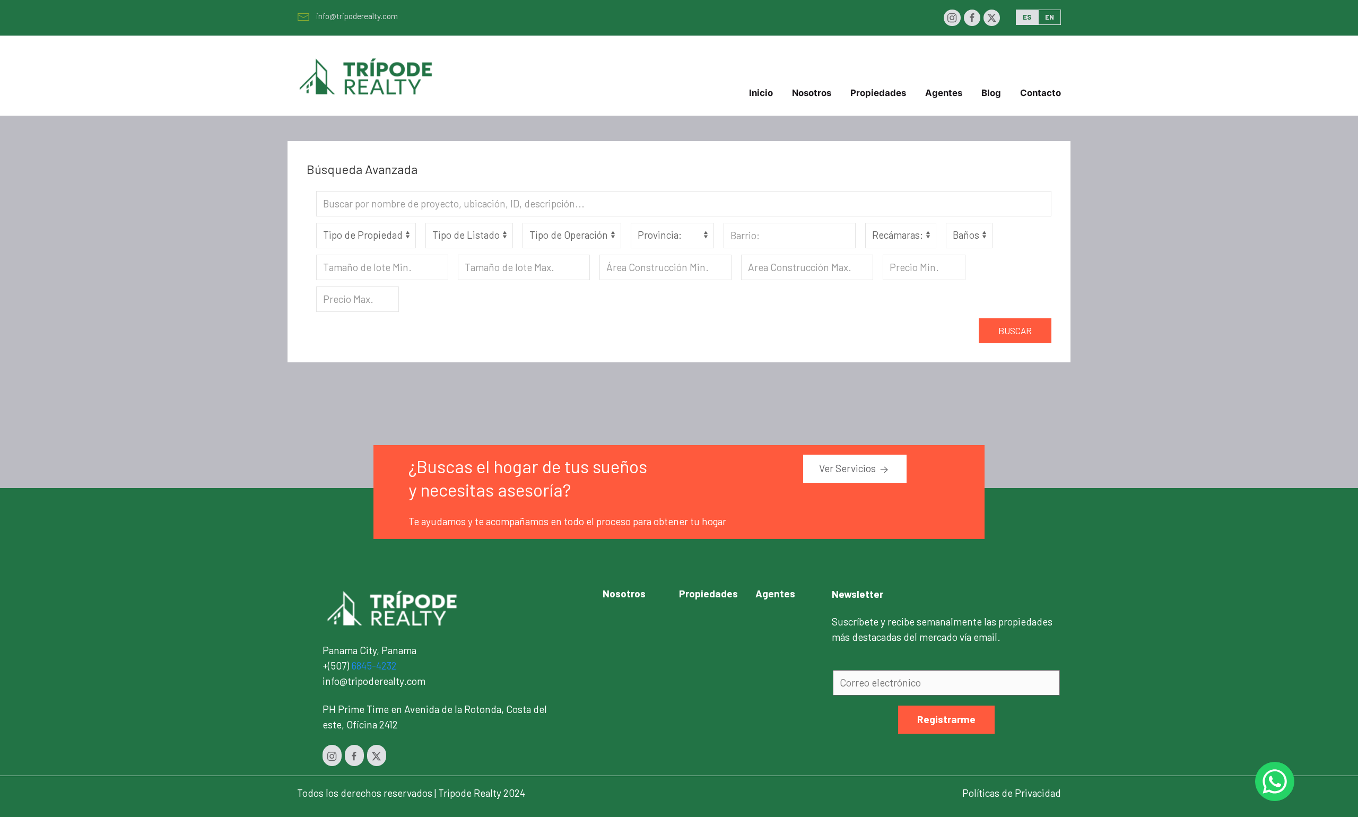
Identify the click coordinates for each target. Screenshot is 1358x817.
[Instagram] (952, 18)
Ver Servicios (848, 468)
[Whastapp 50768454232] (1274, 781)
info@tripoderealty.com (357, 16)
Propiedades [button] (878, 93)
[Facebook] (972, 18)
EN (1049, 17)
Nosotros (811, 93)
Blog (991, 93)
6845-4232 (374, 665)
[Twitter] (991, 18)
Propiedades (708, 593)
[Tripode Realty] (393, 607)
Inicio (761, 93)
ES (1027, 17)
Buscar (1015, 330)
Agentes (943, 93)
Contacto (1040, 93)
